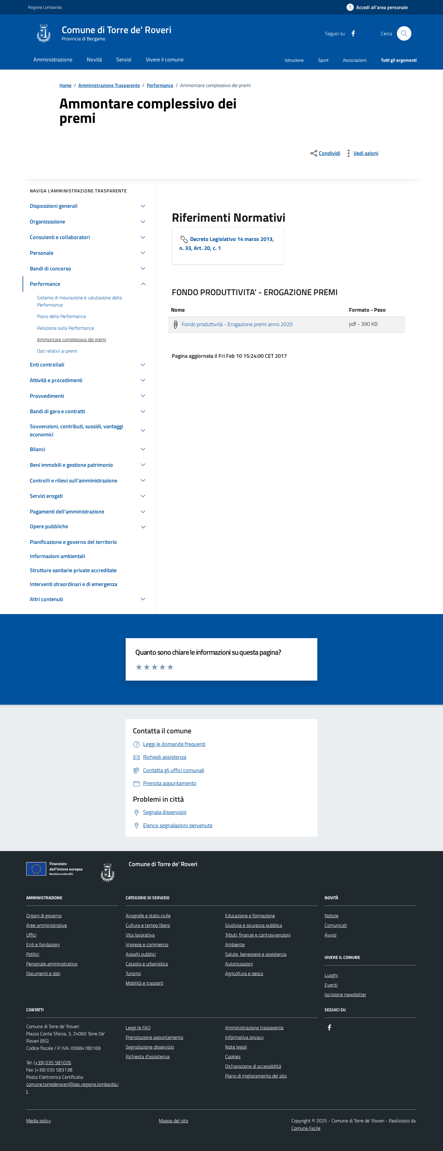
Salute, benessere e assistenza (256, 954)
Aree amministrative (46, 925)
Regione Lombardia (45, 7)
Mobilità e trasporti (144, 983)
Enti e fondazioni (43, 944)
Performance (160, 85)
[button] (377, 7)
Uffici (31, 934)
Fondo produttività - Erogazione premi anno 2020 (237, 324)
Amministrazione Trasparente (109, 85)
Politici (32, 954)
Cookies (232, 1056)
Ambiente (235, 944)
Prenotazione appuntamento (154, 1037)
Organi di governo (43, 915)
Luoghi (331, 975)
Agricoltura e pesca (244, 973)
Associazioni (354, 60)
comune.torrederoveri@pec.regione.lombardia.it (72, 1088)
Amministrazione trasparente (254, 1027)
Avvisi (330, 934)
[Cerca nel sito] (404, 33)
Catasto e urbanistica (147, 963)
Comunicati (336, 925)
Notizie (331, 915)
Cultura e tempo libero (148, 925)
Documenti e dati (43, 973)
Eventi (331, 984)
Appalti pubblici (141, 954)
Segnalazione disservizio (150, 1046)
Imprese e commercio (147, 944)
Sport (323, 60)
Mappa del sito (173, 1120)
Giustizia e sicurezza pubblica (253, 925)
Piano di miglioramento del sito (256, 1075)
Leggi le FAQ (138, 1027)
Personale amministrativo (51, 963)
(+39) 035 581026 (52, 1062)
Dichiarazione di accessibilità (253, 1066)
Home (65, 85)
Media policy (38, 1120)
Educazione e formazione (250, 915)
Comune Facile (305, 1128)
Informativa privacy (244, 1037)
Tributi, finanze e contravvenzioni (258, 934)
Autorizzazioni (239, 963)
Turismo (133, 973)
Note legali (236, 1046)
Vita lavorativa (140, 934)
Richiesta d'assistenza (148, 1056)
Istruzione (294, 60)
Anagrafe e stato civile (148, 915)
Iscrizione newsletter (345, 994)
